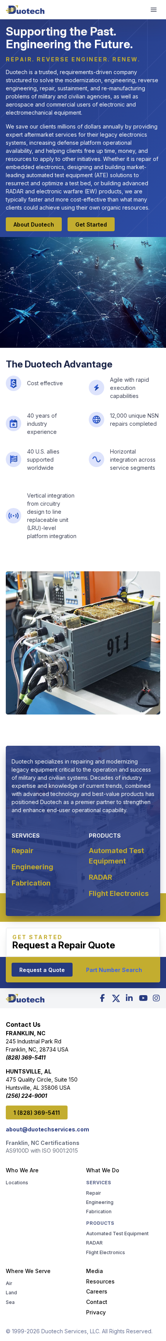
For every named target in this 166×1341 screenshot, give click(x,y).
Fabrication (31, 883)
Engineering (32, 867)
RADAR (100, 877)
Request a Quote (42, 970)
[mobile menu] (153, 9)
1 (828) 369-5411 (37, 1112)
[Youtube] (143, 998)
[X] (116, 998)
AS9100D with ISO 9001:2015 (42, 1150)
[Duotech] (25, 9)
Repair (23, 851)
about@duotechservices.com (47, 1129)
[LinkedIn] (129, 998)
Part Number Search (114, 970)
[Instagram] (156, 998)
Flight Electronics (119, 893)
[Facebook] (102, 998)
